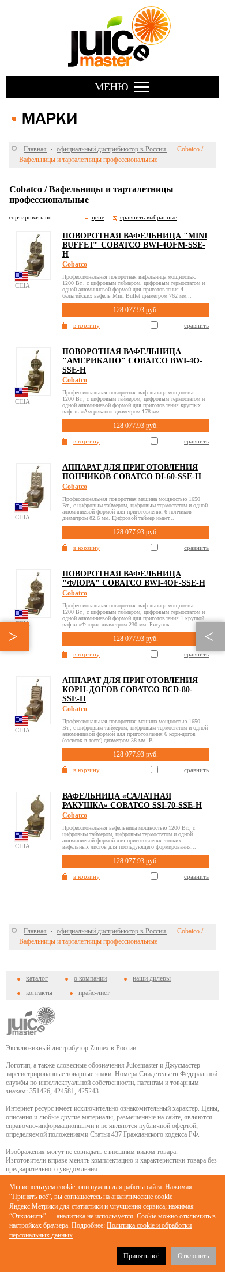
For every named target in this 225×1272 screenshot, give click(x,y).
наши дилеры (152, 978)
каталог (37, 978)
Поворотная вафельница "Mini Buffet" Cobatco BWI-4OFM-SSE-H (134, 245)
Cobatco (74, 264)
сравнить (196, 325)
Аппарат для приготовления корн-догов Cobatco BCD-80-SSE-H (130, 689)
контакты (39, 993)
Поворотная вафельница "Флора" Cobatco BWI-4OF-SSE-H (133, 578)
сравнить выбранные (148, 217)
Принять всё (141, 1256)
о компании (90, 978)
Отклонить (193, 1256)
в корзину (86, 325)
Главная (35, 149)
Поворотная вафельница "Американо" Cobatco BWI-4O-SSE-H (132, 360)
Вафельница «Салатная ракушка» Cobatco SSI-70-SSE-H (132, 801)
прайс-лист (94, 993)
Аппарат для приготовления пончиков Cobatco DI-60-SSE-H (131, 472)
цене (98, 217)
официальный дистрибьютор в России (112, 149)
